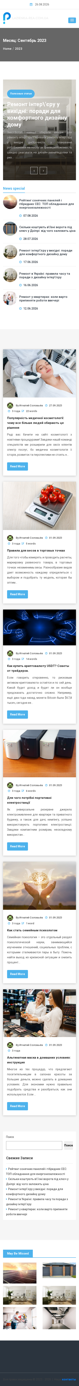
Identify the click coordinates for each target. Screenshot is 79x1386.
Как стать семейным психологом (32, 930)
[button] (72, 20)
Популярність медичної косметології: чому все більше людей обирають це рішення (35, 423)
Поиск (10, 1137)
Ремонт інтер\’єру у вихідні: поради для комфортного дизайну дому (37, 114)
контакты (69, 1379)
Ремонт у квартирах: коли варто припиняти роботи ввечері (43, 298)
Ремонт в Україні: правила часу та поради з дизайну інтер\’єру (44, 275)
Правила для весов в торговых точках (36, 550)
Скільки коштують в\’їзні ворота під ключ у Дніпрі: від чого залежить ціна (47, 229)
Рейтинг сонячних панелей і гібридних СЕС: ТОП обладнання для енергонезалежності (46, 204)
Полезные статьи (21, 93)
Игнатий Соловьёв (31, 405)
